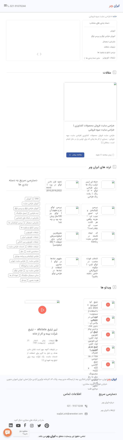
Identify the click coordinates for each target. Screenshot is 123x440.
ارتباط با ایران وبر (108, 410)
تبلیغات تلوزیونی (109, 57)
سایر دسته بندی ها (93, 58)
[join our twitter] (39, 425)
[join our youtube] (18, 425)
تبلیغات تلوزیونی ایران (30, 237)
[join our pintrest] (47, 425)
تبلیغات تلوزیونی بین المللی (28, 241)
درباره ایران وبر (108, 402)
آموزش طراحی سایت (31, 203)
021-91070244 (18, 6)
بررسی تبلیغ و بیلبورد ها (106, 52)
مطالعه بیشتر (77, 154)
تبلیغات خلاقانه (109, 47)
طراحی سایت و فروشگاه (30, 265)
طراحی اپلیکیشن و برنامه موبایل (27, 256)
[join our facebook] (25, 425)
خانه (115, 16)
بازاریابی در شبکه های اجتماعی (27, 218)
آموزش (112, 30)
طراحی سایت (34, 261)
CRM (37, 198)
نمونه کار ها (14, 275)
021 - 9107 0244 (75, 406)
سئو (22, 251)
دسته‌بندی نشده (33, 251)
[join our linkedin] (11, 425)
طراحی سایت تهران (18, 261)
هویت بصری (34, 280)
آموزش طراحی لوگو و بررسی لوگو (103, 36)
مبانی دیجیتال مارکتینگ (30, 275)
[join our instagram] (32, 425)
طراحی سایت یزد (32, 270)
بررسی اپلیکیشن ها (15, 222)
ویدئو (24, 280)
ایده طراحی (34, 213)
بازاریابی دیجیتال (109, 41)
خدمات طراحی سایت (16, 246)
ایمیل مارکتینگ (21, 213)
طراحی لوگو (18, 270)
